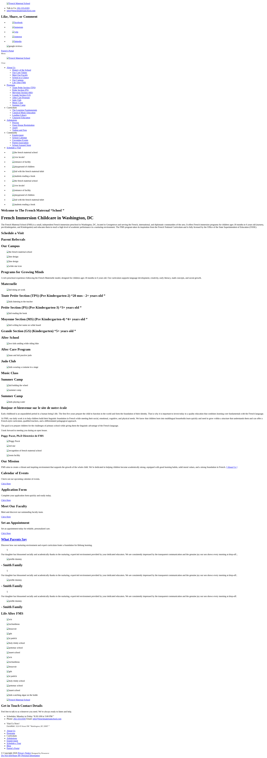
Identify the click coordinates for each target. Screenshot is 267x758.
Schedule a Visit (14, 148)
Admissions (12, 120)
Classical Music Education (23, 112)
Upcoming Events (20, 140)
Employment (18, 135)
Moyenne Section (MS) (22, 92)
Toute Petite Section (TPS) (24, 87)
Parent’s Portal (7, 51)
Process (15, 122)
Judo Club (16, 100)
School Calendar (19, 137)
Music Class (17, 102)
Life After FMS (19, 82)
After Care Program (21, 97)
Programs (11, 85)
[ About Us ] (231, 467)
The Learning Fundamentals (24, 110)
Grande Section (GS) (21, 95)
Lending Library (19, 115)
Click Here (6, 484)
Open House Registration (23, 125)
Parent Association (20, 142)
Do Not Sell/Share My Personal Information (20, 755)
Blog (9, 746)
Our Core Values (19, 72)
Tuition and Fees (19, 130)
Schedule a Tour (14, 743)
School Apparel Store (21, 145)
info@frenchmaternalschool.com (21, 10)
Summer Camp (18, 105)
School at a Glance (20, 77)
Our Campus (18, 80)
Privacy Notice (24, 753)
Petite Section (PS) (20, 90)
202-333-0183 (23, 8)
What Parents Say (14, 539)
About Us (11, 67)
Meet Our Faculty (20, 75)
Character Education (21, 117)
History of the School (21, 70)
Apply (15, 127)
